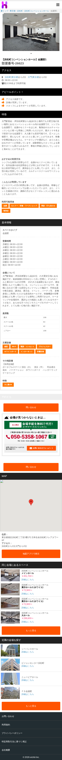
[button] (59, 4)
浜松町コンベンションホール (36, 11)
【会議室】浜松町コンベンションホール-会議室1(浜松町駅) (5, 5)
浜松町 (20, 11)
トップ (5, 11)
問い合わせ (31, 407)
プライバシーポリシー (12, 733)
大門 (30, 77)
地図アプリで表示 (31, 554)
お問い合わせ (8, 716)
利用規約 (6, 724)
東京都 (13, 11)
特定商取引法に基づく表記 (14, 741)
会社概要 (6, 750)
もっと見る (31, 630)
